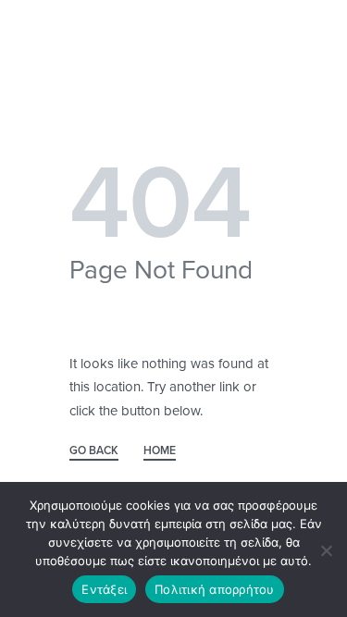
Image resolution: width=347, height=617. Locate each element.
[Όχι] (326, 547)
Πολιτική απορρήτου (215, 589)
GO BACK (93, 451)
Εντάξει (104, 589)
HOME (159, 451)
